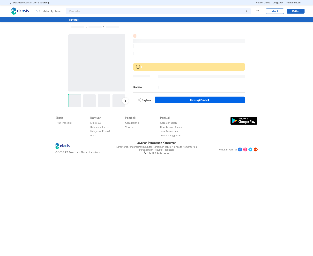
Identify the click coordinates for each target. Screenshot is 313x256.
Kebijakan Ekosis (99, 126)
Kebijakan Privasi (100, 131)
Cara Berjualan (168, 122)
